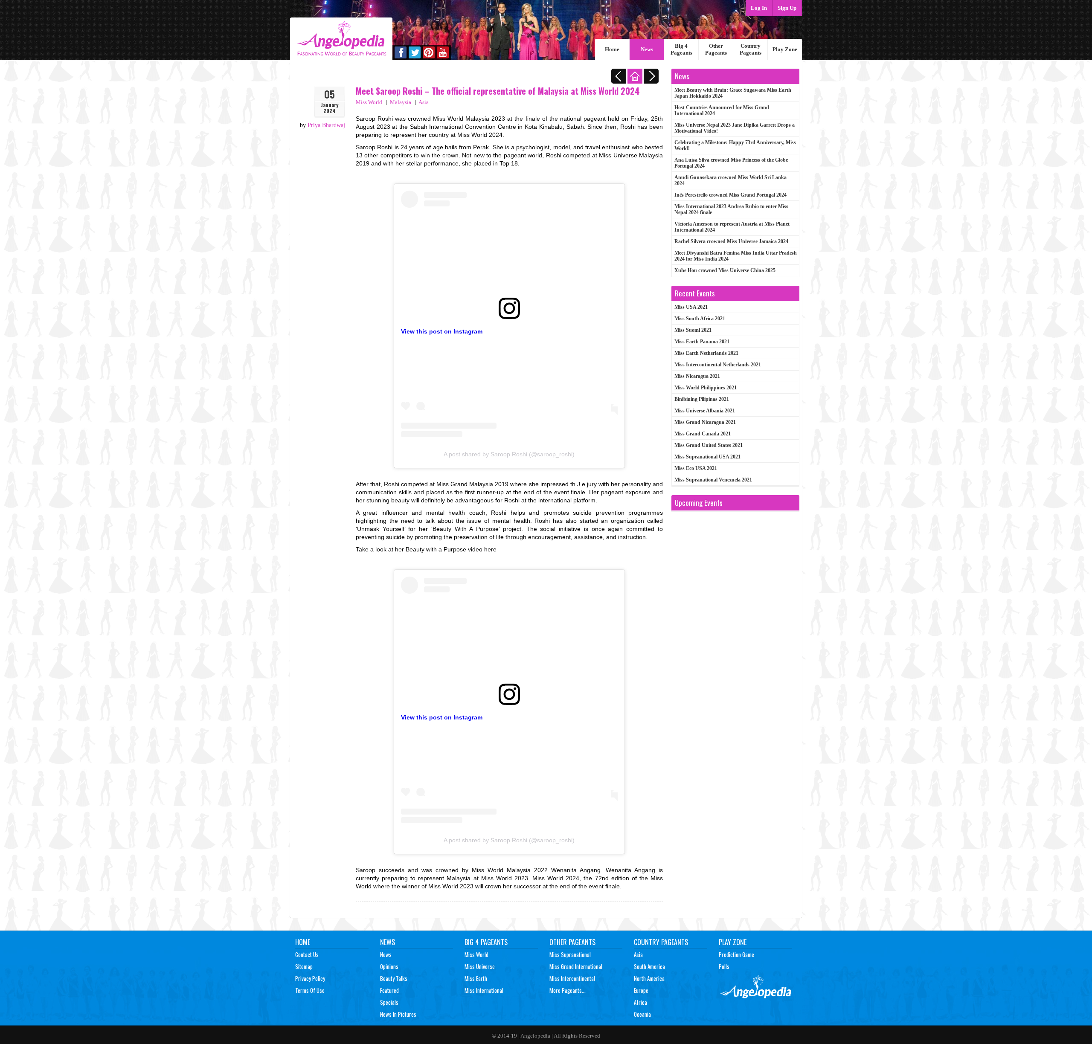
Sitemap (304, 966)
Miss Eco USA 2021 (695, 468)
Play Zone (785, 49)
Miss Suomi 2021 (693, 330)
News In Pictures (398, 1014)
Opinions (389, 966)
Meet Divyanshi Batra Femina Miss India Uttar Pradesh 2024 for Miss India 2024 (735, 256)
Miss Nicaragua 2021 (697, 376)
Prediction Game (736, 954)
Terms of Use (310, 990)
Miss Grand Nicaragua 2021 (705, 422)
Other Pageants (716, 49)
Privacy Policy (310, 978)
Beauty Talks (393, 978)
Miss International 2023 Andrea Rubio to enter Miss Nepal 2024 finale (731, 209)
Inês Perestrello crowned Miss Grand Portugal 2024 (730, 195)
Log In (759, 8)
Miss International (484, 990)
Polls (724, 966)
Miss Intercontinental (572, 978)
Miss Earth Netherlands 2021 (706, 353)
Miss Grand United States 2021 (708, 445)
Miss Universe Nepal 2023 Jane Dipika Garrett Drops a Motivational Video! (734, 128)
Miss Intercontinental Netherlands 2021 (717, 365)
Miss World (369, 102)
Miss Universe (480, 966)
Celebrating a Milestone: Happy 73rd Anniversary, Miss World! (735, 145)
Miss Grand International (575, 966)
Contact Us (307, 954)
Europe (641, 990)
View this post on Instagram (441, 331)
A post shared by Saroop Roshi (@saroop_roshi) (509, 454)
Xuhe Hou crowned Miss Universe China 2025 (724, 270)
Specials (389, 1002)
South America (649, 966)
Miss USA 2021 (691, 307)
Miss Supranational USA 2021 (707, 457)
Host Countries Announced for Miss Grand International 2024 (721, 110)
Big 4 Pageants (681, 49)
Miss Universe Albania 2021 (704, 411)
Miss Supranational (570, 954)
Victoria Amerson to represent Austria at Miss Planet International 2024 (732, 227)
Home (612, 49)
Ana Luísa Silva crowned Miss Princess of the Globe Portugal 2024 (731, 163)
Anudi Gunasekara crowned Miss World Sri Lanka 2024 (730, 180)
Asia (423, 102)
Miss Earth (476, 978)
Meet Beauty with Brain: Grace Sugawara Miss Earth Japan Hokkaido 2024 (732, 93)
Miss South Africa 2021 (699, 319)
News (647, 49)
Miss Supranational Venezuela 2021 (713, 480)
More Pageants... (567, 990)
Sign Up (787, 8)
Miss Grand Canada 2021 (702, 434)
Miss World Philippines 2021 (705, 388)
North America (649, 978)
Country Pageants (750, 49)
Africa (640, 1002)
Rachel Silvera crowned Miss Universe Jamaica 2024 (731, 241)
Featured (389, 990)
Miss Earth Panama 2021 (701, 342)
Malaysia (400, 102)
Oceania (642, 1014)
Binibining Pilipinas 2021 (701, 399)
